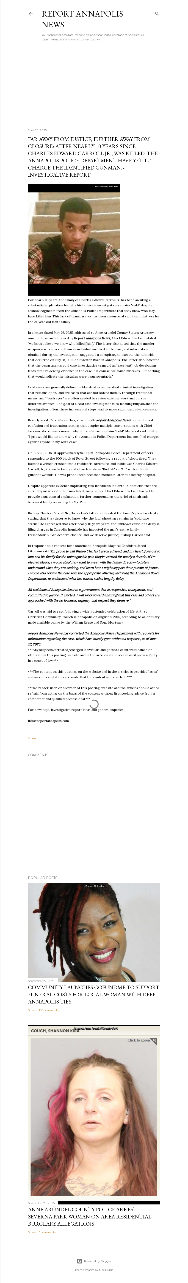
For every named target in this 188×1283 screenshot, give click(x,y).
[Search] (157, 12)
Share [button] (32, 738)
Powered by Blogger (97, 1261)
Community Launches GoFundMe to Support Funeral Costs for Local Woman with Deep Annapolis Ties (93, 994)
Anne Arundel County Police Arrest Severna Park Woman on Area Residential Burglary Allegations (90, 1216)
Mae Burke (106, 1270)
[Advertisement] (94, 85)
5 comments (47, 1232)
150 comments (48, 1010)
